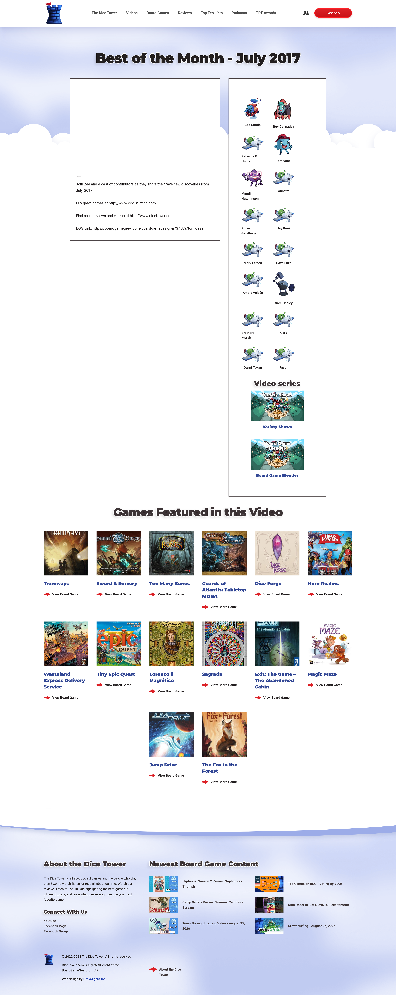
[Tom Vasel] (283, 144)
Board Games (158, 13)
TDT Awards (266, 13)
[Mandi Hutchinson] (252, 178)
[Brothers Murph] (252, 319)
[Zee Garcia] (252, 108)
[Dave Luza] (283, 249)
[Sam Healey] (283, 284)
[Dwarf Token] (252, 353)
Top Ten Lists (212, 13)
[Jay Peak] (283, 214)
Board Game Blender (277, 475)
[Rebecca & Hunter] (252, 142)
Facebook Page (55, 926)
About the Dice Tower (170, 969)
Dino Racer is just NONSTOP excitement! (318, 905)
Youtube (50, 921)
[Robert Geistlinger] (252, 214)
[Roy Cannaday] (283, 109)
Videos (132, 13)
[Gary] (283, 319)
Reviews (185, 13)
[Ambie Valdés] (252, 279)
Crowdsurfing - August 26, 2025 (311, 926)
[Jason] (283, 353)
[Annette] (283, 177)
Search (333, 13)
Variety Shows (277, 426)
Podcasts (239, 13)
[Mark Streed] (252, 249)
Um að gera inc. (94, 979)
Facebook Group (56, 931)
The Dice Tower (104, 13)
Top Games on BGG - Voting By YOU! (315, 884)
